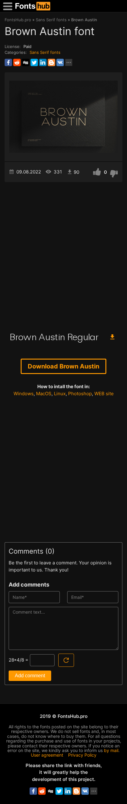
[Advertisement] (63, 254)
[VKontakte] (60, 62)
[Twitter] (34, 62)
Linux (60, 393)
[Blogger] (51, 62)
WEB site (104, 393)
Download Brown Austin (63, 366)
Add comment (30, 675)
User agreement (47, 755)
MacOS (43, 393)
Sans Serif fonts (45, 52)
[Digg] (25, 62)
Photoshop (80, 393)
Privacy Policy (82, 755)
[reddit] (17, 62)
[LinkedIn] (43, 62)
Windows (24, 393)
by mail (111, 750)
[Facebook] (8, 62)
